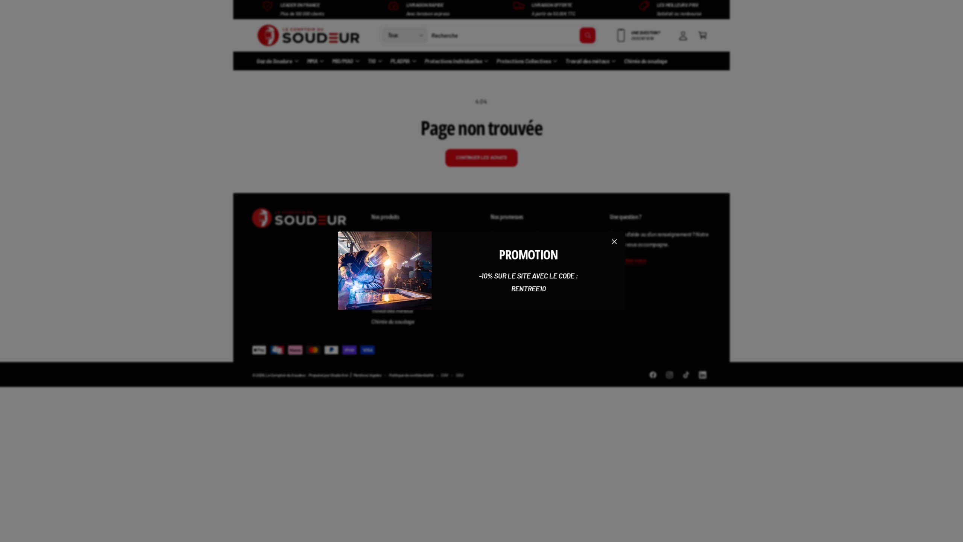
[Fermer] (614, 241)
